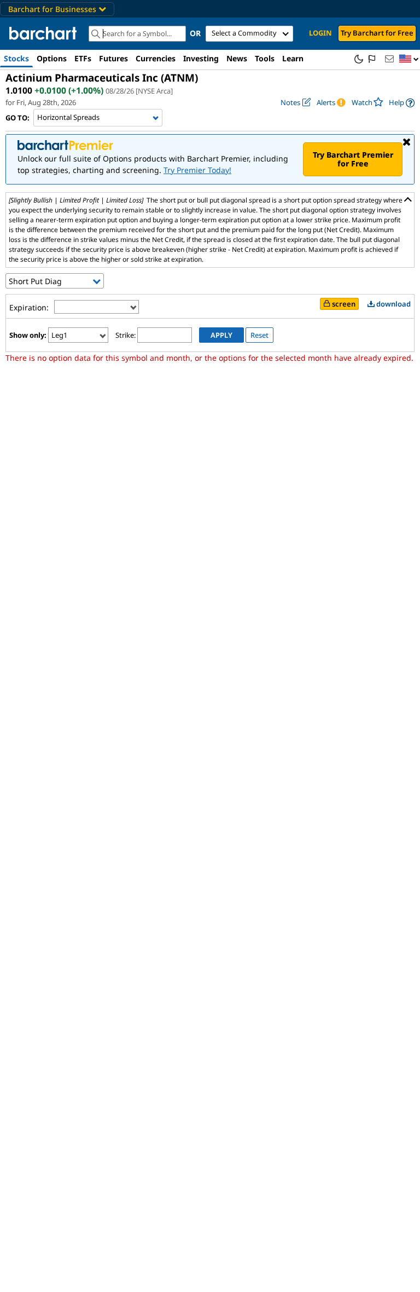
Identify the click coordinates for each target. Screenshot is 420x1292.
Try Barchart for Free (377, 33)
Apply (221, 335)
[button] (409, 59)
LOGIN (320, 33)
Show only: (27, 335)
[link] (402, 102)
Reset (259, 335)
